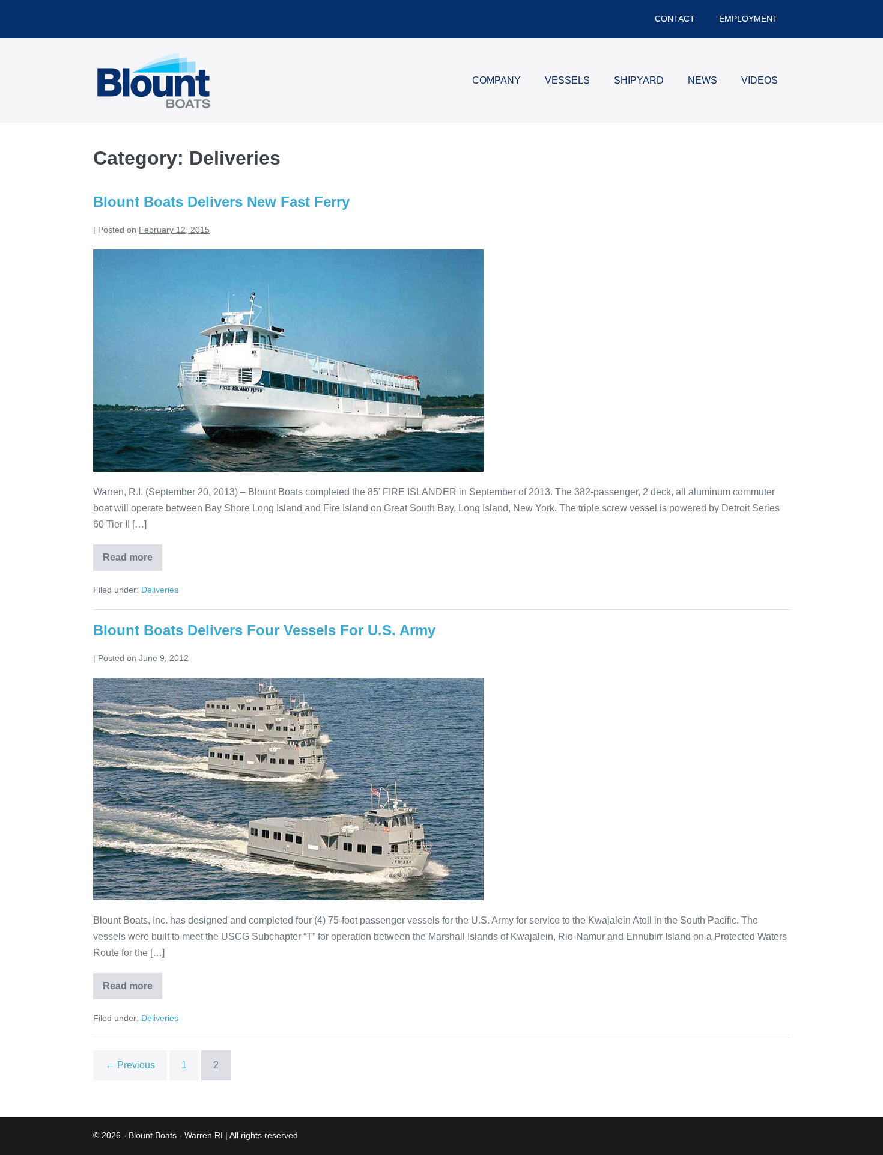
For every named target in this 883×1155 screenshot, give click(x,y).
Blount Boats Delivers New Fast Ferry (221, 202)
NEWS (702, 80)
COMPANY (496, 80)
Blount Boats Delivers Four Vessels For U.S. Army (264, 630)
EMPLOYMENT (748, 18)
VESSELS (567, 80)
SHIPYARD (639, 80)
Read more (132, 561)
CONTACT (675, 18)
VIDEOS (759, 80)
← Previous (130, 1065)
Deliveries (159, 589)
